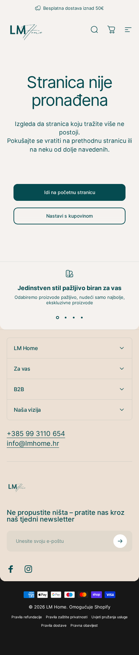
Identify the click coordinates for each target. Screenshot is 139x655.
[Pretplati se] (120, 541)
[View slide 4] (82, 317)
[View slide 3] (74, 317)
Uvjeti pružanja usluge (109, 617)
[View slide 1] (57, 317)
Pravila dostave (53, 625)
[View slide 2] (65, 317)
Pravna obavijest (84, 625)
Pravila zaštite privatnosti (66, 617)
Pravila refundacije (26, 617)
